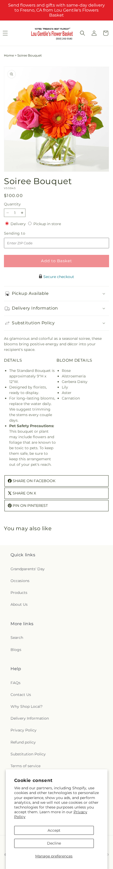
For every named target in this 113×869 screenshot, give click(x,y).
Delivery (19, 223)
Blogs (16, 649)
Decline (54, 843)
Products (19, 592)
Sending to (22, 233)
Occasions (20, 580)
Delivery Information (30, 718)
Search (17, 637)
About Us (19, 604)
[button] (82, 33)
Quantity (12, 204)
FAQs (15, 682)
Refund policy (23, 742)
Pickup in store (47, 223)
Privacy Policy (24, 730)
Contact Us (21, 694)
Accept (54, 830)
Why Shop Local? (27, 706)
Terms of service (25, 766)
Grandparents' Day (28, 569)
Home (9, 55)
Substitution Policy (28, 754)
